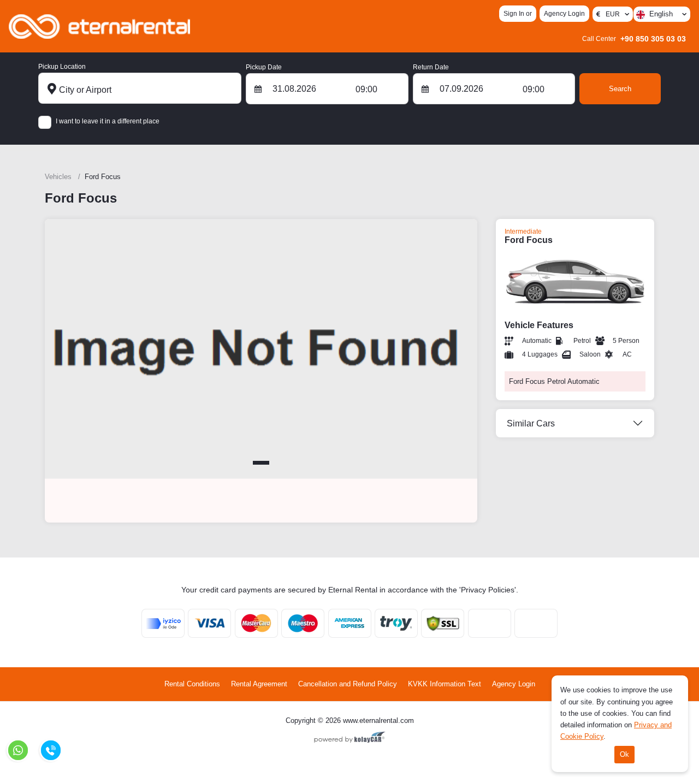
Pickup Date (264, 67)
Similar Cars (531, 423)
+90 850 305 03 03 (634, 38)
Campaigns (234, 25)
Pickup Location (62, 66)
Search (620, 89)
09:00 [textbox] (366, 89)
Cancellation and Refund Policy (347, 684)
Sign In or (517, 13)
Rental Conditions (192, 684)
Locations (280, 25)
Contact (346, 25)
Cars (315, 25)
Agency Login (564, 13)
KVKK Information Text (444, 684)
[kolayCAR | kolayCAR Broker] (350, 738)
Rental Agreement (259, 684)
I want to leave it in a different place (107, 121)
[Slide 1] (261, 462)
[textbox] (663, 14)
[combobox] (661, 14)
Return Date (431, 67)
